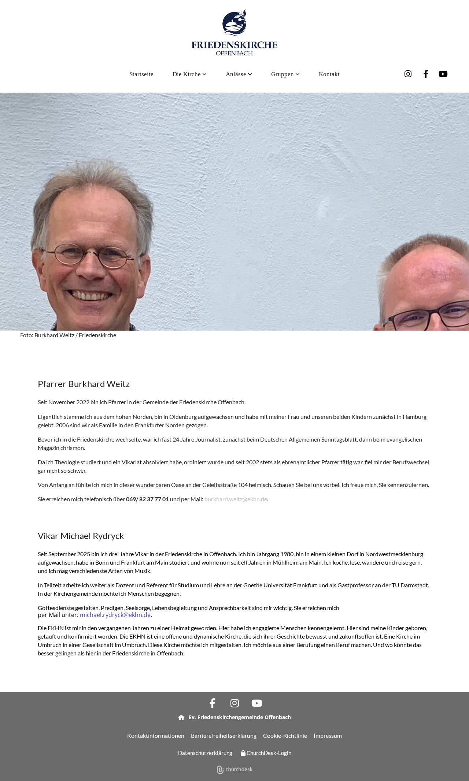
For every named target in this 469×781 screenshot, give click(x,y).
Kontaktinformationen (155, 735)
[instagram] (408, 74)
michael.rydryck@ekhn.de (115, 615)
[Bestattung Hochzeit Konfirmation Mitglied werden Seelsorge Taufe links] (250, 74)
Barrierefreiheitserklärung (223, 735)
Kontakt (329, 74)
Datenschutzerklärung (205, 753)
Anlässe (237, 74)
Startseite (141, 74)
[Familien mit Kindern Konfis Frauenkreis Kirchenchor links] (298, 74)
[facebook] (426, 74)
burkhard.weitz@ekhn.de (235, 498)
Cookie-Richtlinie (285, 735)
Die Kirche (187, 74)
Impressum (328, 735)
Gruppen (283, 74)
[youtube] (443, 74)
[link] (189, 74)
